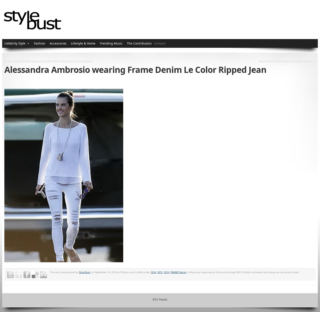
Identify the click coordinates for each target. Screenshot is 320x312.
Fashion (39, 43)
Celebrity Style (14, 43)
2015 (160, 272)
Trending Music (111, 43)
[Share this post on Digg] (18, 274)
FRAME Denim (178, 272)
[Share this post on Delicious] (35, 274)
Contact (160, 43)
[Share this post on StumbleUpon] (43, 274)
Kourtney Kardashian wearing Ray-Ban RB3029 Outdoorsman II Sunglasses (50, 61)
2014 (153, 272)
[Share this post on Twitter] (10, 274)
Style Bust (84, 272)
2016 (166, 272)
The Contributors (139, 43)
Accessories (58, 43)
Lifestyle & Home (83, 43)
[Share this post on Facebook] (27, 274)
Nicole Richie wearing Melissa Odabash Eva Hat (286, 61)
